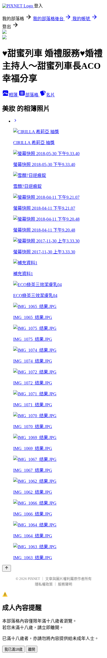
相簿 (14, 95)
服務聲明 (65, 584)
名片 (50, 95)
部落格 (32, 95)
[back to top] (6, 568)
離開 (31, 649)
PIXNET (34, 579)
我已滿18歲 (13, 649)
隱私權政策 (44, 584)
